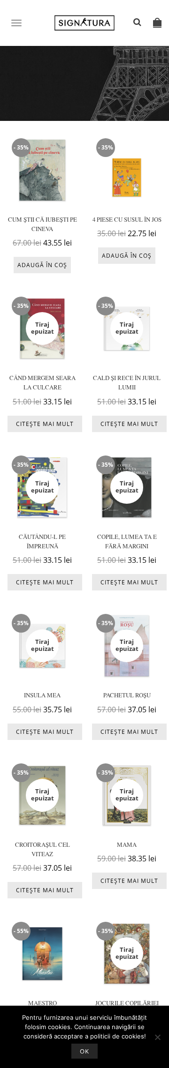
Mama (127, 844)
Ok (84, 1051)
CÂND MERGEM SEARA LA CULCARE (42, 382)
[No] (157, 1037)
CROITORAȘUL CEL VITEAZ (42, 849)
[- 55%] (42, 953)
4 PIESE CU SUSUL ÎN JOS (126, 219)
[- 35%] (42, 169)
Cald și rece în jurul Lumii (127, 382)
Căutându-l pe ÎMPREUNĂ (42, 541)
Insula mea (42, 695)
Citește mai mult (45, 424)
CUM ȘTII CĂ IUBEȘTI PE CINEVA (42, 224)
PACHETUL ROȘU (127, 695)
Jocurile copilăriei (127, 1003)
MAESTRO (42, 1003)
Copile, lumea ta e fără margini (127, 541)
